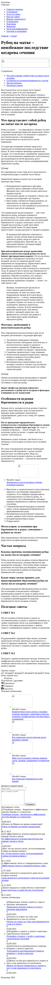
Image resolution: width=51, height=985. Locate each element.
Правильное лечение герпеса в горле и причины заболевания (25, 908)
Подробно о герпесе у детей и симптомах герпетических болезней (26, 937)
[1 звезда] (6, 673)
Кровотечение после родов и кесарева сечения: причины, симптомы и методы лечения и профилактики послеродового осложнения (31, 715)
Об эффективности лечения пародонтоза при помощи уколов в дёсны (22, 840)
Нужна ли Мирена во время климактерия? (20, 826)
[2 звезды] (16, 673)
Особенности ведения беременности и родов (27, 80)
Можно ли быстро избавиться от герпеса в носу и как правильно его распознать (26, 966)
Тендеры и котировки (17, 31)
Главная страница (15, 9)
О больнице (12, 12)
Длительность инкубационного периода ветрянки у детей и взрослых (25, 952)
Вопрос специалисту (16, 19)
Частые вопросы (14, 83)
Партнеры (11, 24)
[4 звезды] (36, 673)
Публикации (12, 21)
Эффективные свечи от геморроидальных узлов (23, 866)
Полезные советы (15, 85)
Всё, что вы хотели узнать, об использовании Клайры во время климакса (22, 854)
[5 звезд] (45, 673)
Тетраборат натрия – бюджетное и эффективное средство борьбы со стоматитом (23, 815)
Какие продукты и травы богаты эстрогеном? (22, 890)
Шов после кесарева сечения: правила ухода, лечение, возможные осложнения (30, 759)
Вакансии (11, 26)
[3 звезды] (26, 673)
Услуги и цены (13, 14)
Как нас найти (13, 16)
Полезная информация (17, 29)
